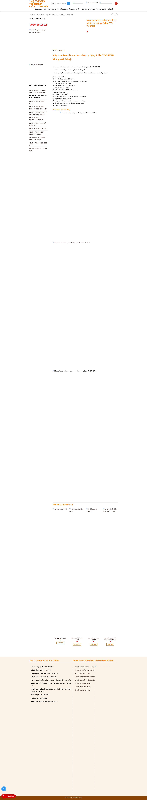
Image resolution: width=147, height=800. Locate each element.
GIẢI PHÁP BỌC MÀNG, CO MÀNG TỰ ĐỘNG (57, 15)
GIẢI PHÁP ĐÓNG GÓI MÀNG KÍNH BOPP (36, 133)
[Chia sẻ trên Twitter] (91, 35)
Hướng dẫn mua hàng (82, 673)
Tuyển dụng (101, 9)
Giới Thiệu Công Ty (51, 9)
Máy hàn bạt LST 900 (60, 638)
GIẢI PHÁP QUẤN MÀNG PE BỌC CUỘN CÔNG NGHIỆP (38, 108)
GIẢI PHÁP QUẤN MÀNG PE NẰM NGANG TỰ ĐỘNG (38, 113)
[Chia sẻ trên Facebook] (88, 35)
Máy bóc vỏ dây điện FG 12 (77, 638)
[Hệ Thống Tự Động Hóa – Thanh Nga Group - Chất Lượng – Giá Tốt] (39, 3)
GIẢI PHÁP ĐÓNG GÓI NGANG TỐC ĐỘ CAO (36, 119)
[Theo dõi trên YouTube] (116, 3)
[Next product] (112, 14)
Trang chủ (38, 9)
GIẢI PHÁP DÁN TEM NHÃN (38, 128)
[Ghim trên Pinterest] (97, 35)
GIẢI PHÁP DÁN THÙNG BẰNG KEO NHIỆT (37, 138)
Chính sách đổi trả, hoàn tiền (85, 680)
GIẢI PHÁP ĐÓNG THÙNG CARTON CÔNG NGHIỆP (37, 91)
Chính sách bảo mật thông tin (85, 670)
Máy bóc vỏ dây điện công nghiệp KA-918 (110, 638)
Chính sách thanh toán (82, 690)
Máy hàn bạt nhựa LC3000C (93, 638)
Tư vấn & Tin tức (88, 9)
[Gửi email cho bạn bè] (94, 35)
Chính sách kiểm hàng (82, 687)
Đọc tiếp (60, 642)
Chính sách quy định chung (84, 667)
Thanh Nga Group (77, 797)
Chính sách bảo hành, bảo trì (85, 677)
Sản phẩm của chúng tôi (69, 9)
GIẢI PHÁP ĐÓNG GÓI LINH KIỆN (38, 144)
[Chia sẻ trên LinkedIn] (100, 35)
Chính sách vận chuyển (83, 683)
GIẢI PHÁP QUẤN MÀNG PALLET (37, 102)
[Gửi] (68, 3)
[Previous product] (116, 14)
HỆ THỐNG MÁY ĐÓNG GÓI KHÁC (38, 149)
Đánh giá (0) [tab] (61, 50)
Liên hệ (110, 9)
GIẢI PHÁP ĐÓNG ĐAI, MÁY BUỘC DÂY (38, 124)
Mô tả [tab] (54, 50)
